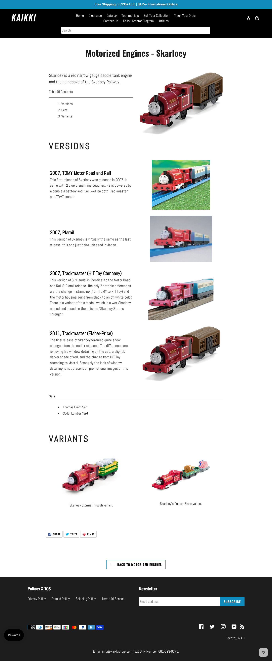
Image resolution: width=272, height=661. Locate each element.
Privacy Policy (36, 598)
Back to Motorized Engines (139, 564)
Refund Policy (61, 598)
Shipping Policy (86, 598)
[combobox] (135, 30)
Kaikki (241, 638)
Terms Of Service (113, 598)
